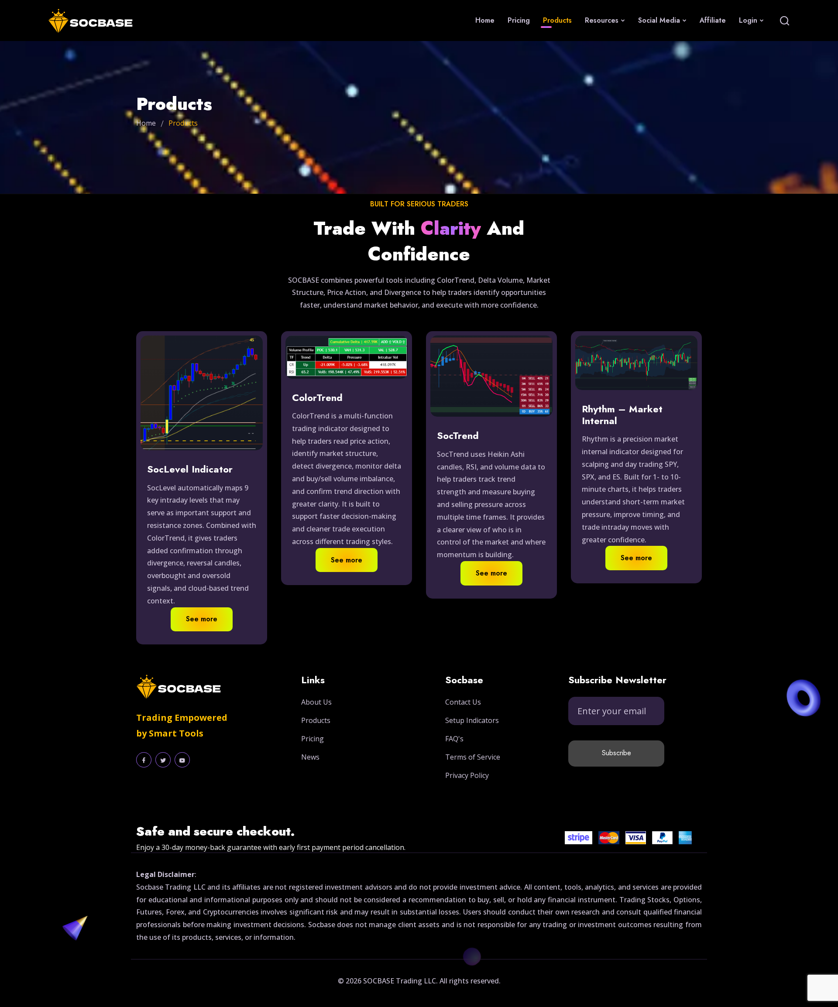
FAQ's (454, 738)
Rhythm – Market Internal (622, 414)
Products (557, 20)
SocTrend (458, 435)
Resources (603, 20)
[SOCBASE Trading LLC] (97, 20)
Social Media (660, 20)
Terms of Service (472, 757)
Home (485, 20)
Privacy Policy (467, 775)
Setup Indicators (472, 720)
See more (201, 619)
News (310, 757)
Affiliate (713, 20)
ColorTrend (317, 397)
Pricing (519, 20)
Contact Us (463, 702)
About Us (316, 702)
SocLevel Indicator (190, 469)
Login (749, 20)
